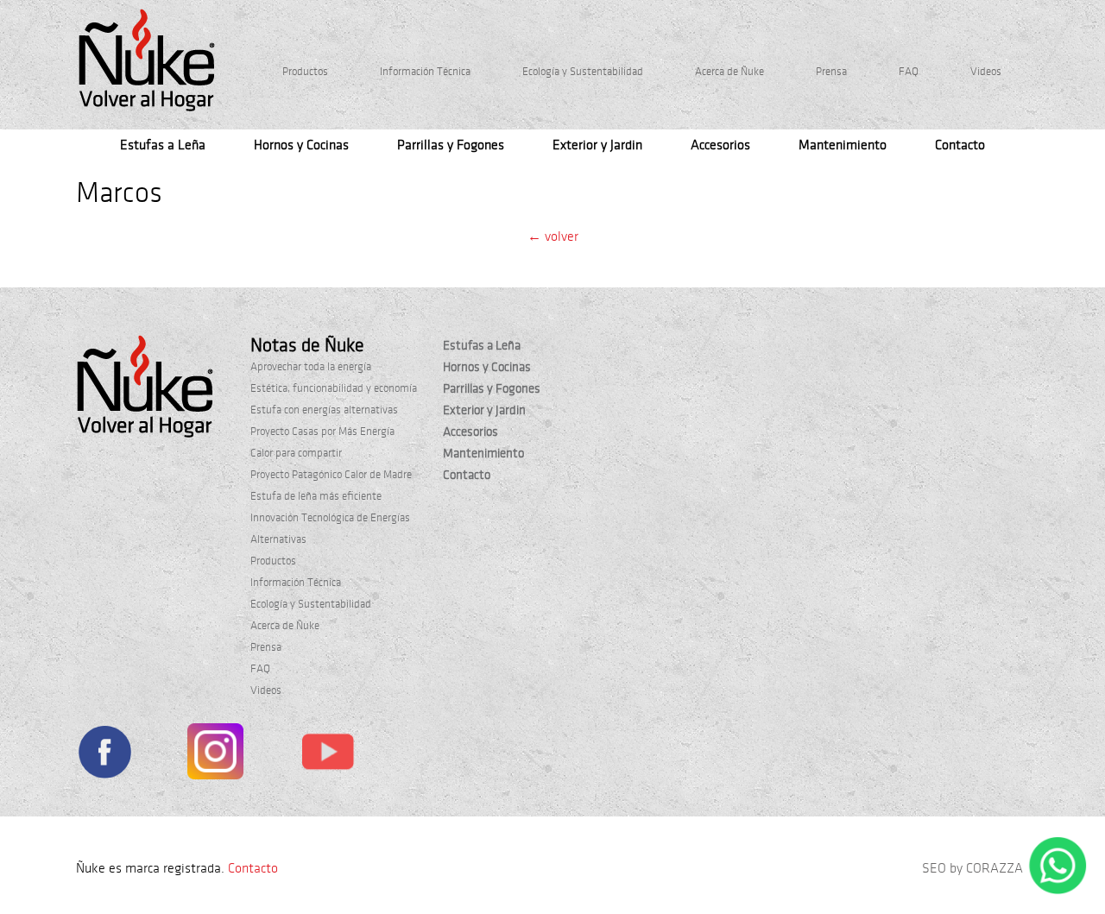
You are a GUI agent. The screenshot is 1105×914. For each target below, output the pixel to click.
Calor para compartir (296, 453)
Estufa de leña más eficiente (316, 496)
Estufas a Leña (162, 145)
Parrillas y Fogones (450, 145)
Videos (985, 72)
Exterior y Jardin (597, 145)
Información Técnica (425, 72)
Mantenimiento (843, 145)
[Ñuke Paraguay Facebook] (104, 754)
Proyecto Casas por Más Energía (322, 431)
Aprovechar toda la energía (310, 367)
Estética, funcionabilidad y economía (333, 388)
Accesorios (720, 145)
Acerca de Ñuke (729, 72)
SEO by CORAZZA (972, 868)
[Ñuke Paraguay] (147, 60)
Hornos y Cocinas (301, 145)
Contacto (960, 145)
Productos (305, 72)
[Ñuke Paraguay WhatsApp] (1057, 890)
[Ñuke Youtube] (327, 754)
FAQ (909, 72)
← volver (552, 236)
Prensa (831, 72)
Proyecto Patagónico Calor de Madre (331, 475)
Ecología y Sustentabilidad (582, 72)
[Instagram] (215, 754)
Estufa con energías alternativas (324, 410)
